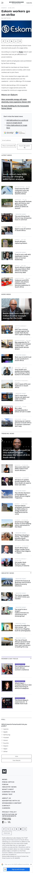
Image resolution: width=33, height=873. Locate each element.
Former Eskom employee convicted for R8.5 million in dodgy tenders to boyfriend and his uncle (22, 510)
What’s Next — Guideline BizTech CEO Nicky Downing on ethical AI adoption (23, 685)
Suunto (6, 743)
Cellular (18, 406)
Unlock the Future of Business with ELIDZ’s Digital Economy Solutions (23, 583)
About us (6, 798)
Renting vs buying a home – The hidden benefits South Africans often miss (22, 537)
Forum (5, 784)
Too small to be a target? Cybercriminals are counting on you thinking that (22, 613)
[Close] (31, 864)
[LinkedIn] (11, 41)
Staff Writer (7, 18)
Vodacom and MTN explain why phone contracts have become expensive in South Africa (22, 283)
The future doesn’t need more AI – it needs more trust (21, 701)
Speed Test (7, 794)
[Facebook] (4, 829)
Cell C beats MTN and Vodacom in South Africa (22, 385)
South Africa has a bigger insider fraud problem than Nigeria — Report (23, 550)
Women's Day (20, 664)
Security (18, 227)
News (4, 779)
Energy (4, 7)
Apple (5, 732)
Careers (6, 808)
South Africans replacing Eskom (21, 242)
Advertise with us (11, 800)
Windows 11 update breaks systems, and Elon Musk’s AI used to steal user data (23, 482)
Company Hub (8, 792)
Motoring (6, 172)
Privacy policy (9, 812)
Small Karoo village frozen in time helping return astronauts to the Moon (23, 524)
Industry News (21, 214)
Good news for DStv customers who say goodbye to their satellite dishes (22, 191)
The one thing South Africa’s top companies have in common (23, 217)
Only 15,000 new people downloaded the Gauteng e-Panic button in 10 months (22, 372)
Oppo (5, 749)
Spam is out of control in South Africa (23, 229)
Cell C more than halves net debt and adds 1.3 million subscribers (22, 398)
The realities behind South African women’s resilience (22, 668)
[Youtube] (21, 829)
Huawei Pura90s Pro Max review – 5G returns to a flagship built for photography (22, 628)
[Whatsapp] (12, 829)
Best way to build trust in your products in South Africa (23, 358)
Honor (5, 740)
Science (17, 520)
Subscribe (26, 140)
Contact (6, 805)
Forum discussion (24, 146)
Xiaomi (5, 746)
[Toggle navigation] (2, 2)
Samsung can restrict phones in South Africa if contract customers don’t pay (23, 423)
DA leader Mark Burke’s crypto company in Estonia (22, 564)
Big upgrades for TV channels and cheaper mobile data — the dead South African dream (23, 345)
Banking (18, 465)
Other (5, 751)
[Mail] (20, 41)
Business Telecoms (21, 380)
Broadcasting (20, 186)
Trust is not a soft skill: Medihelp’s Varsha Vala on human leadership (23, 257)
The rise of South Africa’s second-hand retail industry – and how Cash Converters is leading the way (22, 643)
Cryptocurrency (20, 326)
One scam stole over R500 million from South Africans (22, 468)
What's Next (8, 789)
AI (3, 448)
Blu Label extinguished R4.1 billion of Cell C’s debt (23, 409)
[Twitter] (7, 41)
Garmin (6, 729)
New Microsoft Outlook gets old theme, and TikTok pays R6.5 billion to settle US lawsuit (23, 205)
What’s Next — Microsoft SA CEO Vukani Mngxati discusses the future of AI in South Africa (16, 454)
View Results (16, 760)
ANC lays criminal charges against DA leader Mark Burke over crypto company (22, 332)
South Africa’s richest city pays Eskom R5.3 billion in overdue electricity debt (22, 270)
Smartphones (19, 278)
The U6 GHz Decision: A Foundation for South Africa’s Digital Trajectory (22, 495)
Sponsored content (11, 803)
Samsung (6, 735)
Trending (18, 199)
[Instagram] (25, 829)
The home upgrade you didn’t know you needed (22, 596)
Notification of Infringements (9, 815)
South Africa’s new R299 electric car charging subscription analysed (14, 176)
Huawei (6, 737)
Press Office (8, 782)
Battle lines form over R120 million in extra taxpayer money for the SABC (16, 315)
